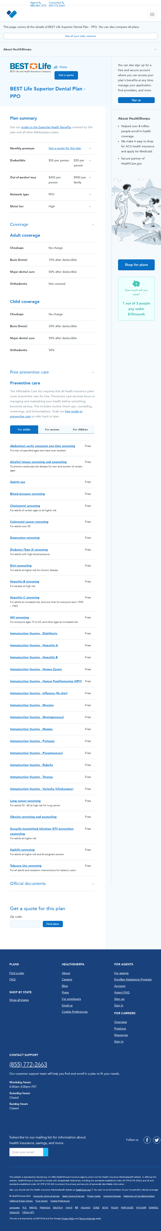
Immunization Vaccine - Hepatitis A (34, 645)
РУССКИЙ (141, 1207)
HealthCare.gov (83, 1190)
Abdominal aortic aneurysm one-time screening (42, 446)
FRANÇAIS (45, 1207)
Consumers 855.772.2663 (57, 4)
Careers (67, 979)
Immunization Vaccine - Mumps (31, 729)
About (66, 973)
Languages (14, 1207)
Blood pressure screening (27, 494)
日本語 (96, 1207)
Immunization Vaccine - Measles (32, 705)
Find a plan (16, 973)
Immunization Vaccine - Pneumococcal (36, 753)
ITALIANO (85, 1207)
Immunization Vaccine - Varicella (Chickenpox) (41, 789)
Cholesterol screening (25, 506)
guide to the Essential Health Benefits (46, 127)
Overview (120, 1022)
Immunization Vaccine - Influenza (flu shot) (39, 693)
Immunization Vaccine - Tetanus (31, 777)
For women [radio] (52, 429)
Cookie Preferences (75, 1012)
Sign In (118, 1041)
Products (120, 1028)
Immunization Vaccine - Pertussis (32, 741)
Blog (65, 986)
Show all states (19, 1000)
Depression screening (25, 538)
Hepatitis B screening (24, 581)
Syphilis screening (22, 850)
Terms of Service (87, 1218)
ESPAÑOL (153, 1207)
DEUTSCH (58, 1207)
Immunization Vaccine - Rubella (31, 765)
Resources (121, 1035)
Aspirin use (17, 482)
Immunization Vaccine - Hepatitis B (34, 657)
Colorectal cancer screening (29, 522)
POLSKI (114, 1207)
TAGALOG (14, 1212)
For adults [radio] (24, 429)
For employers (71, 999)
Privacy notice (94, 1196)
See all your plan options (80, 36)
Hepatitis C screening (24, 597)
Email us (67, 1005)
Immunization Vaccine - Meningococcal (37, 717)
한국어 (105, 1207)
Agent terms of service (73, 1196)
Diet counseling (21, 565)
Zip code (16, 917)
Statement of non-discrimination (139, 1196)
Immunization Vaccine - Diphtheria (33, 633)
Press (65, 992)
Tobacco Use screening (26, 866)
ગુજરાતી (68, 1207)
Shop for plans (136, 265)
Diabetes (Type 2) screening (29, 549)
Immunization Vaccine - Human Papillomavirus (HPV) (46, 681)
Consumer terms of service (46, 1196)
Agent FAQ (122, 992)
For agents (121, 973)
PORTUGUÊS (127, 1207)
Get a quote (66, 75)
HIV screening (19, 617)
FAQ (12, 979)
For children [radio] (80, 429)
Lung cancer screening (25, 801)
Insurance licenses (112, 1196)
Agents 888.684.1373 (38, 4)
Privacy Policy (68, 1218)
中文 (24, 1207)
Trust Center (41, 1201)
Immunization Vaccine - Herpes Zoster (36, 669)
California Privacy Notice (21, 1201)
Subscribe (45, 1152)
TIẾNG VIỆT (28, 1212)
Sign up (136, 100)
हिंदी (76, 1207)
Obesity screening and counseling (33, 817)
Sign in (118, 1005)
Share (63, 67)
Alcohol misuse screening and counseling (38, 462)
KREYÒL (33, 1207)
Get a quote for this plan (65, 148)
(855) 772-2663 (28, 1064)
